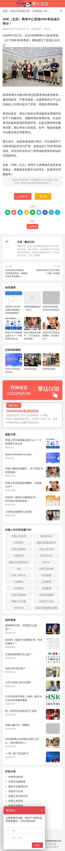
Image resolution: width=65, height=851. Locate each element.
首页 (5, 11)
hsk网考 (32, 226)
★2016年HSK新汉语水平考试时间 (51, 308)
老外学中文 (46, 555)
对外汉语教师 (46, 594)
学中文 (46, 562)
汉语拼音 (46, 581)
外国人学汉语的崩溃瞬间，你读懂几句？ (51, 335)
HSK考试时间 (15, 776)
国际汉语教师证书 (46, 542)
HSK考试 (19, 555)
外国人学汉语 (18, 536)
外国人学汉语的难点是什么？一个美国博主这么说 (13, 335)
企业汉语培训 (30, 368)
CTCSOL (19, 542)
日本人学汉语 (46, 549)
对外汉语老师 (46, 568)
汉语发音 (19, 588)
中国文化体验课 (16, 781)
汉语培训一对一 (40, 11)
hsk (19, 568)
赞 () (22, 196)
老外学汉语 (46, 536)
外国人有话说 (15, 800)
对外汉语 (19, 607)
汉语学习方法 (46, 601)
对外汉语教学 (18, 549)
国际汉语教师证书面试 (46, 608)
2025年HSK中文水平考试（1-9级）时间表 (48, 272)
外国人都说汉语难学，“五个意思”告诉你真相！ (32, 335)
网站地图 (52, 843)
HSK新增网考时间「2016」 (32, 308)
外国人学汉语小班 (20, 11)
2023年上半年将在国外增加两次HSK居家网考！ (12, 309)
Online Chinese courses (12, 370)
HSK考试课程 (49, 368)
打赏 (43, 196)
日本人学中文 (18, 575)
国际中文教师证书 (18, 562)
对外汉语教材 (18, 594)
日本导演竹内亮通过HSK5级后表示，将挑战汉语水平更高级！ (16, 273)
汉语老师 (46, 575)
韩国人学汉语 (18, 601)
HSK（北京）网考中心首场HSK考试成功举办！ (35, 181)
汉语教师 (46, 588)
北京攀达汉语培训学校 (32, 3)
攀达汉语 (29, 241)
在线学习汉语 (15, 791)
